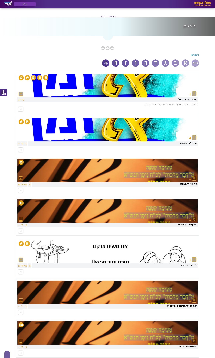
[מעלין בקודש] (202, 5)
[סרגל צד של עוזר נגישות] (3, 92)
